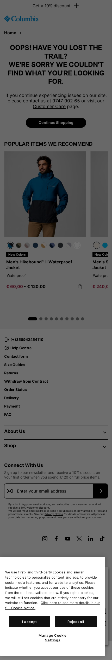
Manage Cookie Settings (53, 637)
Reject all (75, 622)
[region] (52, 606)
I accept (29, 622)
